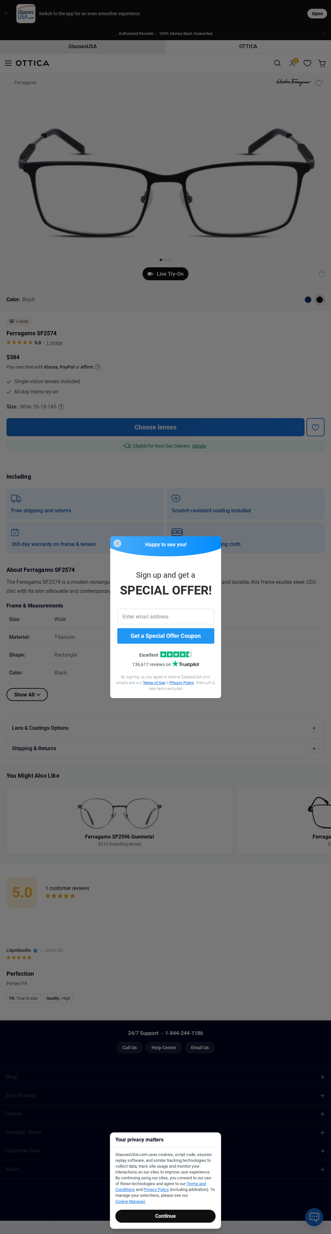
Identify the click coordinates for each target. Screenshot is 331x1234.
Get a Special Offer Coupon (166, 635)
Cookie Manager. (130, 1201)
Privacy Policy (181, 683)
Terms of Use (154, 683)
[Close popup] (117, 543)
